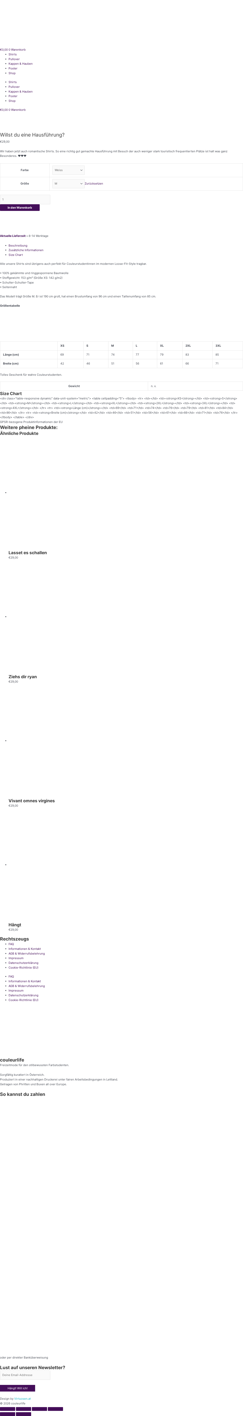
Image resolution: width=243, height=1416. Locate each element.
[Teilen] (39, 1409)
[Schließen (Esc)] (55, 1409)
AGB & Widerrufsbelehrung (27, 953)
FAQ (11, 944)
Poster (13, 68)
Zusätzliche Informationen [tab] (26, 250)
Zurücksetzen (94, 183)
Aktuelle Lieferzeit (13, 236)
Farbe (25, 170)
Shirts (13, 54)
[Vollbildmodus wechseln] (23, 1409)
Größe (25, 183)
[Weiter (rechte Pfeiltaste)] (23, 1414)
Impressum (16, 958)
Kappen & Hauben (21, 63)
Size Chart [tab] (16, 255)
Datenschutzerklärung (23, 963)
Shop (12, 73)
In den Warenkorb (20, 207)
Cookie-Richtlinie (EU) (23, 967)
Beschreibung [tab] (18, 245)
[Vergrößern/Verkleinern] (7, 1409)
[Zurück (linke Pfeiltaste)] (7, 1414)
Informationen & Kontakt (25, 949)
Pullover (14, 59)
